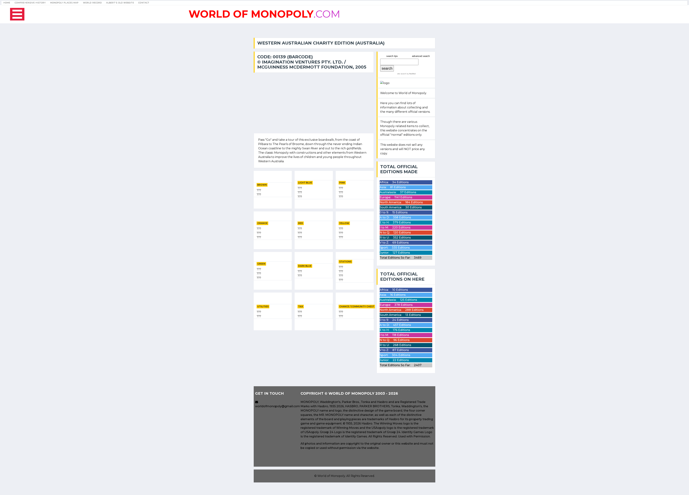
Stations (345, 261)
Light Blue (305, 182)
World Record (92, 2)
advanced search (421, 56)
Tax (300, 306)
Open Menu (17, 14)
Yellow (344, 223)
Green (261, 263)
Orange (262, 223)
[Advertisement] (314, 358)
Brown (262, 184)
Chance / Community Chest (356, 306)
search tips (392, 56)
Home (6, 2)
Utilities (263, 306)
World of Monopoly (331, 476)
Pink (342, 182)
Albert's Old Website (120, 2)
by (411, 74)
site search (401, 74)
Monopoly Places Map (64, 2)
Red (300, 223)
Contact (143, 2)
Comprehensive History (30, 2)
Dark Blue (304, 266)
